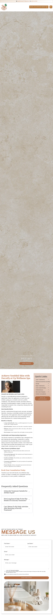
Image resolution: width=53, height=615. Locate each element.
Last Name (30, 543)
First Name (7, 543)
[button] (50, 6)
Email (6, 551)
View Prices (26, 363)
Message (6, 559)
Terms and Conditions (15, 570)
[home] (4, 7)
